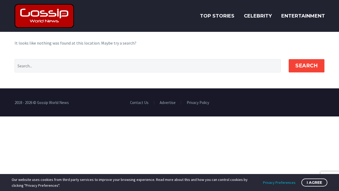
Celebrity (258, 16)
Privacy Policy (198, 103)
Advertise (168, 103)
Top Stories (217, 16)
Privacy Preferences (279, 182)
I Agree (314, 182)
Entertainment (303, 16)
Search (306, 66)
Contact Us (139, 103)
